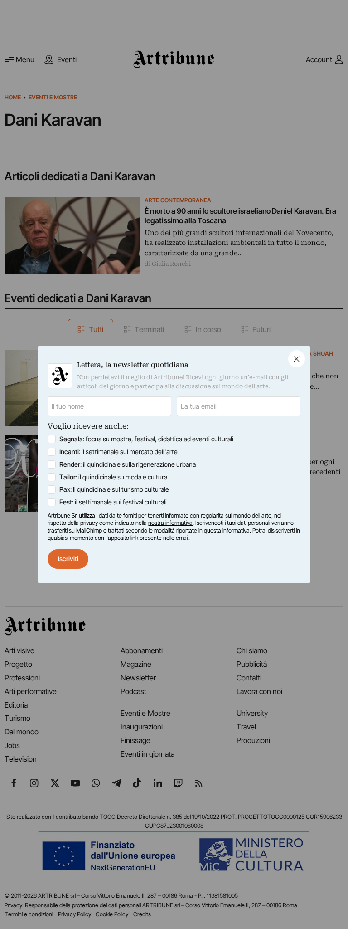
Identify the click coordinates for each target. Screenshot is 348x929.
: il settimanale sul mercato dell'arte (118, 451)
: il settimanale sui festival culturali (113, 502)
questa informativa (227, 530)
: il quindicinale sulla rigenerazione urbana (127, 464)
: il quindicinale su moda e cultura (113, 477)
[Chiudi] (296, 358)
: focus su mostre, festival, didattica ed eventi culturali (146, 439)
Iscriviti (68, 558)
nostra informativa (170, 522)
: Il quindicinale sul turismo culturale (114, 489)
